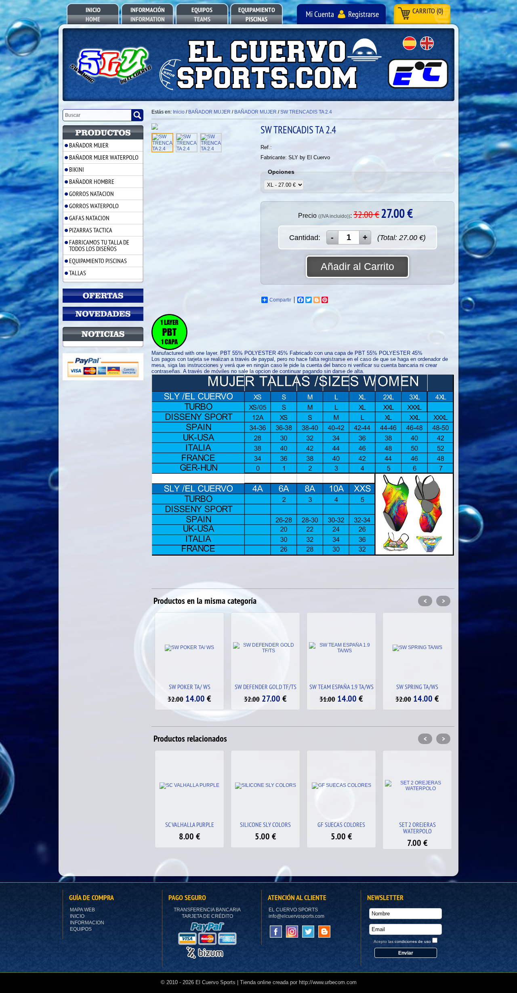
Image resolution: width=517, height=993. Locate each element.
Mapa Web (82, 910)
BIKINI (76, 169)
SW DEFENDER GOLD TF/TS (190, 687)
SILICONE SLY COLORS (189, 824)
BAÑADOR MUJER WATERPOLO (104, 157)
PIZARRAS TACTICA (90, 230)
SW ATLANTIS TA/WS (417, 687)
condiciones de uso (413, 941)
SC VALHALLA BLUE (417, 824)
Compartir (280, 300)
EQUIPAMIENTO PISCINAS (98, 261)
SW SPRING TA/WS (341, 687)
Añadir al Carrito (357, 266)
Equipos (81, 929)
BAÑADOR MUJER (89, 145)
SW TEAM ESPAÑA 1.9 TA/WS (265, 687)
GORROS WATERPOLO (94, 206)
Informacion (87, 923)
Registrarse (363, 14)
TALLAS (77, 273)
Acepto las (402, 941)
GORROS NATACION (91, 194)
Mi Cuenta (320, 14)
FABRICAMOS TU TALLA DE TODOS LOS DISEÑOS (99, 245)
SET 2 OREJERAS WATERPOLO (341, 827)
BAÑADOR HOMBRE (91, 181)
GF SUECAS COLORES (265, 824)
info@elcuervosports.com (296, 916)
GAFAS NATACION (89, 218)
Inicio (77, 916)
